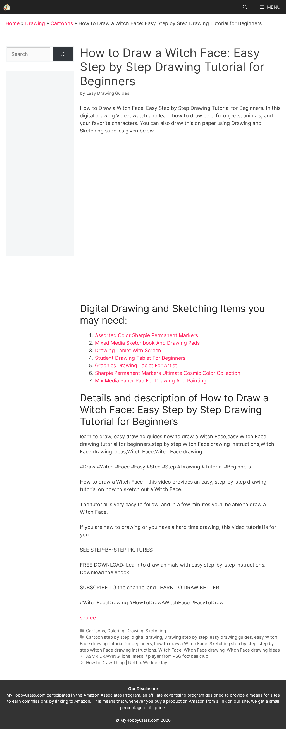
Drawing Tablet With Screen (128, 350)
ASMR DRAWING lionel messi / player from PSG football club (147, 656)
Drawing (35, 23)
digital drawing (147, 637)
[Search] (63, 54)
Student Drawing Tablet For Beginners (140, 358)
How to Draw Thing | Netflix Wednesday (126, 662)
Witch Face (170, 650)
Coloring (115, 630)
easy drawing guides (231, 637)
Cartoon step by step (107, 637)
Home (13, 23)
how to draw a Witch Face (180, 643)
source (88, 618)
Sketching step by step (232, 643)
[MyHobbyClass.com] (7, 7)
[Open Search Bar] (245, 7)
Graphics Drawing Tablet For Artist (136, 365)
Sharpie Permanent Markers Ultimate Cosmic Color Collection (167, 373)
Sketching (156, 630)
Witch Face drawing (204, 650)
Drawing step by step (186, 637)
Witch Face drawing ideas (253, 650)
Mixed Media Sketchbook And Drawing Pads (147, 343)
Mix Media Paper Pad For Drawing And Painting (150, 381)
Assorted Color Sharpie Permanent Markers (146, 335)
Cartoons (62, 23)
